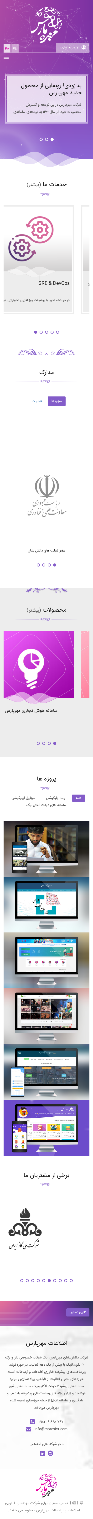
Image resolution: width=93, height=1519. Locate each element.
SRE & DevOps (69, 283)
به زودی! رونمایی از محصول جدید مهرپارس (51, 89)
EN (15, 49)
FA (7, 49)
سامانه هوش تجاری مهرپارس (46, 711)
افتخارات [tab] (37, 401)
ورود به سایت (69, 48)
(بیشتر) (34, 185)
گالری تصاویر (77, 1312)
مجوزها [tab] (56, 401)
